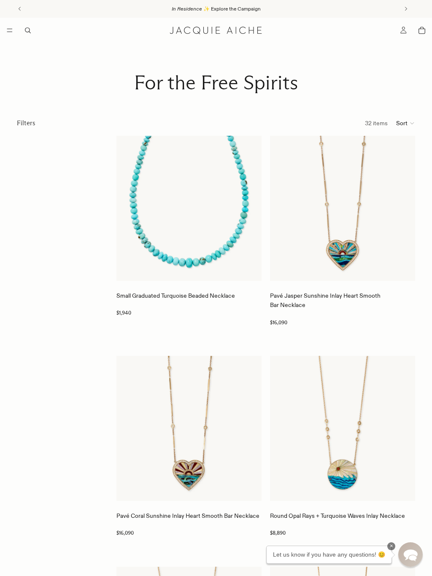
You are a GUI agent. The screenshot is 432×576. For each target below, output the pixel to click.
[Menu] (9, 30)
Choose (255, 268)
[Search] (28, 30)
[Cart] (422, 30)
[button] (405, 123)
